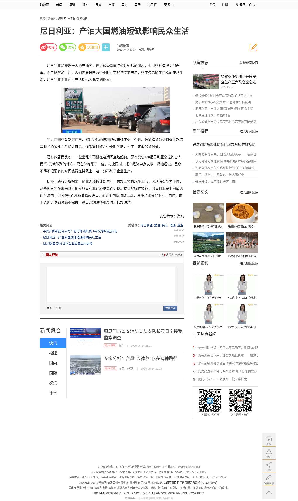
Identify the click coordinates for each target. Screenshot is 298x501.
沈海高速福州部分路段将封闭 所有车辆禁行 (224, 168)
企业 (180, 225)
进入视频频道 (249, 263)
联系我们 (136, 493)
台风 (121, 368)
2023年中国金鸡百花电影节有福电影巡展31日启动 (242, 298)
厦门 (121, 345)
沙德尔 (130, 368)
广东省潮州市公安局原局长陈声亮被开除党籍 (225, 122)
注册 (225, 5)
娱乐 (53, 383)
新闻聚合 (50, 330)
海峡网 (44, 5)
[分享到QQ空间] (89, 47)
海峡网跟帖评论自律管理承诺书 (186, 493)
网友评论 (52, 255)
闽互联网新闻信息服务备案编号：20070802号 (192, 482)
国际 (138, 5)
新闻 (59, 5)
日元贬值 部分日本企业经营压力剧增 (68, 243)
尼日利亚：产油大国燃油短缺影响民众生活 (72, 237)
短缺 (173, 225)
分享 (106, 47)
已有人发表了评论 (170, 255)
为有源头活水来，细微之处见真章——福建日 (225, 154)
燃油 (157, 225)
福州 (85, 5)
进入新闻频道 (249, 131)
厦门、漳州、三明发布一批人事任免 (219, 174)
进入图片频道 (249, 192)
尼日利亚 (146, 225)
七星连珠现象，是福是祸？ (213, 115)
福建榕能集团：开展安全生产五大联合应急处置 (238, 80)
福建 (72, 5)
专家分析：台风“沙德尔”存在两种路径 (141, 358)
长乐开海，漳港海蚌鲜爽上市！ (216, 181)
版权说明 (98, 493)
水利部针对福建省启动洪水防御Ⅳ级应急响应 (225, 161)
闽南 (98, 5)
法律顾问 (148, 493)
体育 (53, 393)
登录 (49, 308)
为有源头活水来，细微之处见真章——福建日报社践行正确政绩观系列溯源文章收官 (228, 356)
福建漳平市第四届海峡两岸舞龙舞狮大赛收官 (242, 256)
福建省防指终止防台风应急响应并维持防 (224, 144)
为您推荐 (123, 45)
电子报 (152, 5)
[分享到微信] (67, 47)
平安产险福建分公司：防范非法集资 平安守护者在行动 (80, 231)
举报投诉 (160, 493)
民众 (165, 225)
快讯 (53, 343)
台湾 (111, 5)
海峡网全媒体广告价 (117, 493)
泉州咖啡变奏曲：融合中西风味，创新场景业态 (242, 227)
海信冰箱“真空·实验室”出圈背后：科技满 (223, 102)
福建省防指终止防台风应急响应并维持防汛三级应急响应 (228, 348)
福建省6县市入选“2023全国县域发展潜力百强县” (208, 328)
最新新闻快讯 (249, 63)
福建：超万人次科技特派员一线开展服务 (242, 328)
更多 (167, 5)
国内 (125, 5)
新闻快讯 (82, 18)
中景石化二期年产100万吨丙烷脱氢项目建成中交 (208, 298)
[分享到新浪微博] (48, 47)
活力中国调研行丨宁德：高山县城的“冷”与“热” (208, 256)
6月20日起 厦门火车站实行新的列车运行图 (224, 95)
